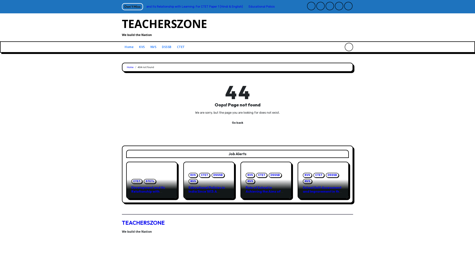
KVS (142, 47)
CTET (181, 47)
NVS (153, 47)
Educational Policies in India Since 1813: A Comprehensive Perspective (207, 193)
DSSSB (166, 47)
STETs (150, 181)
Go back (237, 122)
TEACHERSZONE (164, 23)
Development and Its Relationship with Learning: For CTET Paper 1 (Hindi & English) (150, 193)
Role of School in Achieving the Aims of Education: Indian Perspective (263, 193)
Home (129, 47)
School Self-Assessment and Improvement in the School (322, 191)
